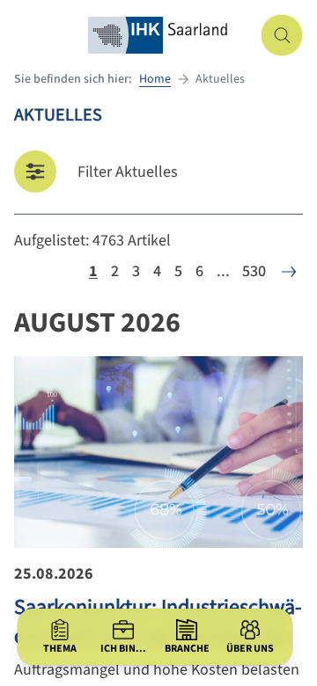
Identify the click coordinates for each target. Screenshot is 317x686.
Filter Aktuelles (127, 172)
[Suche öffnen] (282, 35)
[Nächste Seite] (289, 272)
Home (155, 79)
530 (254, 271)
